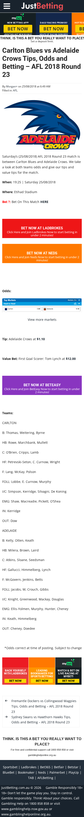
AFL (15, 90)
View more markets (42, 319)
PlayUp (74, 772)
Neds (42, 772)
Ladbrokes (29, 767)
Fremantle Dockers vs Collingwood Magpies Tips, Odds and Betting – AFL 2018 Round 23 (43, 706)
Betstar (73, 767)
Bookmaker (26, 772)
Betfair (59, 767)
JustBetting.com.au (15, 787)
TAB (31, 778)
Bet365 (45, 767)
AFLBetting (45, 778)
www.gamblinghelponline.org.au (25, 814)
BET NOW (18, 29)
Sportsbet (10, 767)
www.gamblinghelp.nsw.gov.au (24, 809)
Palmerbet (57, 772)
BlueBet (8, 772)
